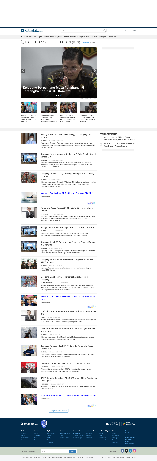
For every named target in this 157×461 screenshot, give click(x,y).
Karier (45, 457)
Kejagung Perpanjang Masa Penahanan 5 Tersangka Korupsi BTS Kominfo (53, 89)
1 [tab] (56, 95)
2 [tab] (58, 95)
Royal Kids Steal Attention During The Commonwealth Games (68, 395)
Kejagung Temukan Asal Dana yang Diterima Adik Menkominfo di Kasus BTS (49, 119)
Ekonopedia (103, 37)
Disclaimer (80, 457)
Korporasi (37, 440)
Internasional (25, 438)
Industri (23, 435)
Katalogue (115, 438)
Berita (26, 37)
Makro (36, 433)
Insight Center (130, 437)
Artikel (92, 42)
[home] (21, 37)
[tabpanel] (59, 74)
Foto (113, 440)
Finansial (32, 37)
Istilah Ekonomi (64, 438)
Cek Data (89, 438)
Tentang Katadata (26, 457)
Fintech (49, 435)
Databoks (128, 439)
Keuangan (37, 435)
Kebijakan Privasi (69, 457)
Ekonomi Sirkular (78, 435)
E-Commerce (51, 433)
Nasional (23, 433)
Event (127, 441)
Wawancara (102, 438)
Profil (61, 435)
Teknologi (50, 442)
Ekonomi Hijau (49, 37)
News (114, 433)
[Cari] (104, 31)
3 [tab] (60, 95)
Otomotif (94, 37)
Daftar (73, 451)
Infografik (89, 433)
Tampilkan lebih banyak (58, 411)
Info (115, 37)
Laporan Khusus (104, 440)
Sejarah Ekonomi (65, 433)
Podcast (114, 442)
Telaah (101, 433)
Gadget (49, 440)
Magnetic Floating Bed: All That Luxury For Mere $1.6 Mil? (67, 193)
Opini (100, 435)
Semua (86, 42)
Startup (49, 438)
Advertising (37, 457)
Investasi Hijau (77, 438)
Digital (39, 37)
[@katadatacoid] (134, 450)
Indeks (127, 433)
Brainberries (45, 196)
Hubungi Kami (90, 457)
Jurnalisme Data (69, 37)
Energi (23, 440)
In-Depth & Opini (83, 37)
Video (111, 37)
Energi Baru (76, 433)
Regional (58, 37)
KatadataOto (129, 444)
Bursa (35, 438)
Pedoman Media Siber (55, 457)
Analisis (88, 435)
